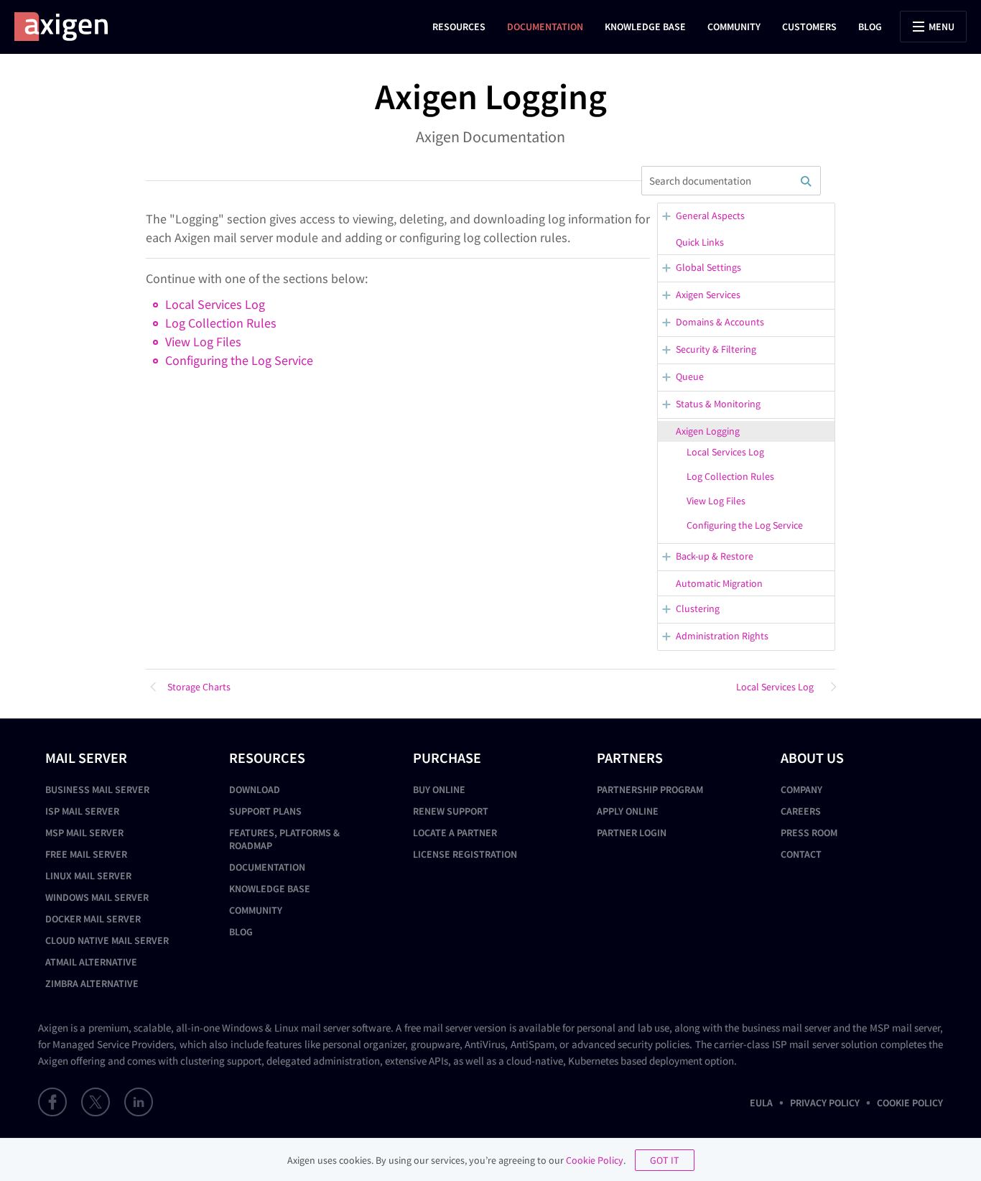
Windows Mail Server (97, 897)
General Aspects (710, 215)
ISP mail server (805, 1044)
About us (812, 758)
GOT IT (664, 1160)
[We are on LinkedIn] (138, 1102)
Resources (458, 26)
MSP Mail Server (84, 832)
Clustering (698, 608)
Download (254, 789)
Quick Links (700, 242)
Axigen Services (708, 294)
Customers (809, 26)
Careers (801, 811)
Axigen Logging (708, 431)
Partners (630, 758)
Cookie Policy (910, 1102)
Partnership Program (650, 789)
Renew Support (450, 811)
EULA (761, 1102)
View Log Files (716, 500)
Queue (690, 376)
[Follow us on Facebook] (52, 1102)
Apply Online (628, 811)
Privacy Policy (825, 1102)
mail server (325, 1027)
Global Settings (708, 267)
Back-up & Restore (714, 556)
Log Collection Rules (730, 476)
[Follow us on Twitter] (95, 1102)
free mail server (438, 1027)
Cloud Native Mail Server (107, 940)
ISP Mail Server (82, 811)
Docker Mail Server (93, 918)
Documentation (545, 26)
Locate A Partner (455, 832)
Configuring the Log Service (745, 525)
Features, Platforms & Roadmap (284, 839)
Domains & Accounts (720, 321)
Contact (801, 854)
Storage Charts (199, 686)
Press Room (809, 832)
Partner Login (631, 832)
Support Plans (265, 811)
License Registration (465, 854)
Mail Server (86, 758)
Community (734, 26)
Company (801, 789)
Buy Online (439, 789)
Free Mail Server (86, 854)
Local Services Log (725, 451)
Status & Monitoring (718, 403)
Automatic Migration (719, 583)
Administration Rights (722, 635)
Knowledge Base (645, 26)
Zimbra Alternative (92, 983)
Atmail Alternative (91, 961)
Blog (870, 26)
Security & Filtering (716, 349)
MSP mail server (905, 1027)
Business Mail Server (97, 789)
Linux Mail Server (88, 875)
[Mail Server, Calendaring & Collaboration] (68, 26)
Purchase (447, 758)
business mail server (786, 1027)
